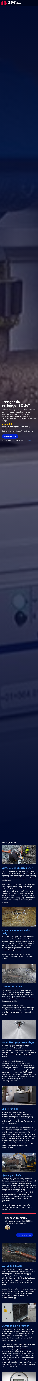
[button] (35, 4)
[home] (11, 3)
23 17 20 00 (27, 440)
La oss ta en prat (25, 1235)
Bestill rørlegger (10, 436)
